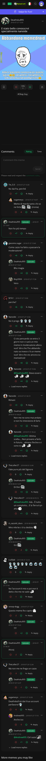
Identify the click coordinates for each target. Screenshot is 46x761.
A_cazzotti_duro (15, 523)
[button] (35, 3)
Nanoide (12, 317)
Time (39, 151)
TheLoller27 (14, 465)
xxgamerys (18, 199)
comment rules (32, 175)
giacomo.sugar (15, 243)
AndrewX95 (19, 715)
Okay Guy (23, 94)
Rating (29, 151)
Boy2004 (17, 279)
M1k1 (11, 298)
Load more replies (19, 386)
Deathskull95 (17, 19)
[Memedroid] (9, 4)
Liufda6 (12, 559)
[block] (43, 21)
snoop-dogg (14, 606)
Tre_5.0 (11, 184)
